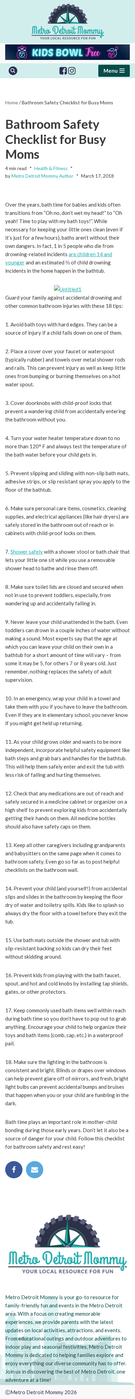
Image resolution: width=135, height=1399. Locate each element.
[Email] (34, 1169)
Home (11, 102)
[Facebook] (63, 70)
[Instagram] (72, 70)
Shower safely (26, 552)
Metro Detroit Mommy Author (42, 176)
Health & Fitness (51, 168)
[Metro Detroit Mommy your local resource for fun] (68, 21)
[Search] (13, 70)
